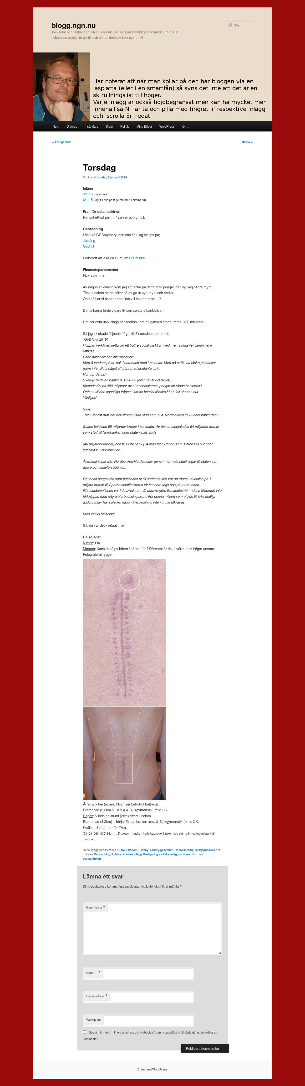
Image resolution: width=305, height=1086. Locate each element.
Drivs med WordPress (152, 1069)
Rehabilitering (184, 850)
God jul (88, 246)
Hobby (144, 850)
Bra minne (137, 257)
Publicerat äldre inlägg (127, 854)
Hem (56, 126)
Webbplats (93, 1019)
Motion (168, 850)
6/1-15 (88, 193)
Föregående (61, 142)
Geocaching (102, 854)
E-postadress (97, 996)
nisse (186, 854)
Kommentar (95, 907)
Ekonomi (132, 850)
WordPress (167, 126)
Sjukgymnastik (205, 850)
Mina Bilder (144, 126)
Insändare (91, 126)
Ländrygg (156, 850)
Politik (124, 126)
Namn (93, 973)
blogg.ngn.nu (73, 25)
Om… (186, 126)
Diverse (72, 126)
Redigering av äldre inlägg (160, 854)
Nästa (248, 142)
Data (121, 850)
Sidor (109, 126)
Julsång (89, 240)
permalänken (92, 858)
